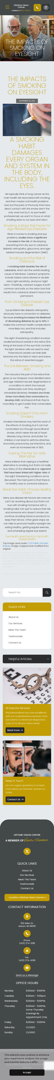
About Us (13, 617)
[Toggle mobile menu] (7, 7)
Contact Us (14, 642)
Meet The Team (17, 630)
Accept (27, 1072)
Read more (13, 730)
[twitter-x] (27, 851)
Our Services (15, 623)
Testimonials (15, 636)
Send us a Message (27, 975)
